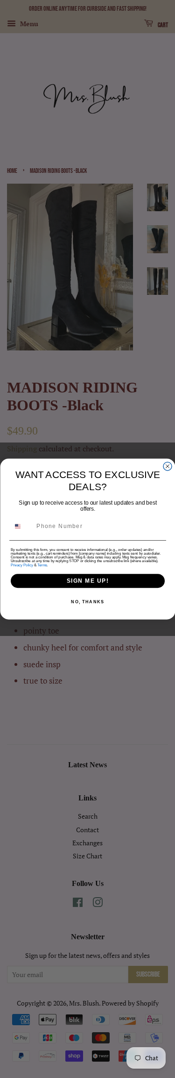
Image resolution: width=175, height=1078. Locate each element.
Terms (42, 565)
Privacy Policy (22, 565)
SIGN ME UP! (87, 581)
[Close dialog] (167, 466)
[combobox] (22, 526)
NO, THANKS (87, 602)
